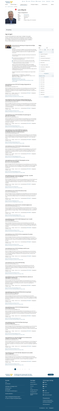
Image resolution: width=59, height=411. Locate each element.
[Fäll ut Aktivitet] (53, 52)
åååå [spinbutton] (40, 49)
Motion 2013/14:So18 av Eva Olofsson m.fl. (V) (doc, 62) (14, 231)
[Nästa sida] (29, 369)
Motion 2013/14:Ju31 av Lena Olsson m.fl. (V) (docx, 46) (14, 96)
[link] (13, 369)
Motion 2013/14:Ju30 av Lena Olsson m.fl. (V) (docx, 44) (14, 111)
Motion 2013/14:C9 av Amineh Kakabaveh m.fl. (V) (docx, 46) (15, 172)
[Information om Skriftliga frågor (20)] (47, 64)
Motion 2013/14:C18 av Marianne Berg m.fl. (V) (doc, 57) (15, 126)
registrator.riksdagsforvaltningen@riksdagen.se (13, 398)
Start (6, 6)
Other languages (39, 1)
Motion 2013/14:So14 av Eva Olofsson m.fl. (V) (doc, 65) (14, 349)
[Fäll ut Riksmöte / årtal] (53, 76)
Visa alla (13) (49, 73)
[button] (14, 4)
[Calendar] (45, 50)
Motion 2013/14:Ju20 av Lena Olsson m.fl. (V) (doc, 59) (14, 259)
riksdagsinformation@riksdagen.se (11, 390)
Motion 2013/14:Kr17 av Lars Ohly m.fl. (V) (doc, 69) (14, 187)
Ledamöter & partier (10, 6)
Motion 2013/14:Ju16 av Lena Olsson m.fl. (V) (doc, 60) (14, 304)
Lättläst (24, 1)
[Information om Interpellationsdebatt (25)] (49, 60)
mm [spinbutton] (41, 49)
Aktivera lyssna (48, 1)
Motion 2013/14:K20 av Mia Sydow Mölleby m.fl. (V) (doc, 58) (15, 319)
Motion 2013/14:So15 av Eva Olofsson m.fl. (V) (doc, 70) (14, 273)
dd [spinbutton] (43, 49)
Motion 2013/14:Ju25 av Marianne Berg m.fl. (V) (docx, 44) (15, 143)
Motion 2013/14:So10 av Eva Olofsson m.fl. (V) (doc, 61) (14, 364)
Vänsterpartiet (26, 14)
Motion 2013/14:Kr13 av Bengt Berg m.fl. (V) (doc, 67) (14, 201)
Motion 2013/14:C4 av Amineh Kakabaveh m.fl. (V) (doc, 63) (15, 334)
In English (33, 1)
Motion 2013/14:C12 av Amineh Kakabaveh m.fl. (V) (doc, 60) (15, 157)
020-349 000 (8, 389)
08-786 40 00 (8, 383)
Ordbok (44, 1)
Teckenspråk (28, 1)
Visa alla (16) (49, 96)
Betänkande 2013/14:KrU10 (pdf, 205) (19, 79)
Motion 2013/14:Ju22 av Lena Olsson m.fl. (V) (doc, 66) (14, 245)
